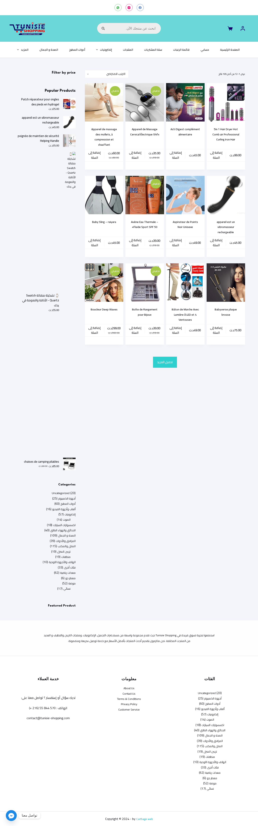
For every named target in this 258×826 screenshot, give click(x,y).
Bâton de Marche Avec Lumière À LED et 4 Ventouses (185, 314)
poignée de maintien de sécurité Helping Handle (38, 139)
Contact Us (129, 693)
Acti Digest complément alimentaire (185, 132)
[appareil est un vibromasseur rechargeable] (226, 195)
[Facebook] (140, 7)
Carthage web (144, 819)
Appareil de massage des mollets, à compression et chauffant (104, 137)
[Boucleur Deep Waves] (104, 282)
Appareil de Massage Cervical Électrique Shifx (144, 132)
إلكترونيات (106, 49)
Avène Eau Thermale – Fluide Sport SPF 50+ (144, 224)
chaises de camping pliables (41, 461)
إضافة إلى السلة (216, 155)
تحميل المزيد (165, 362)
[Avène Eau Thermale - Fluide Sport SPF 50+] (144, 195)
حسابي (205, 49)
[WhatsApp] (118, 7)
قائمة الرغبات (181, 49)
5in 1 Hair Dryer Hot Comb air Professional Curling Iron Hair (225, 134)
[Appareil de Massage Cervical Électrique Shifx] (144, 102)
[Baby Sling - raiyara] (104, 195)
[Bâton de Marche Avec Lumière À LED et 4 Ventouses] (185, 282)
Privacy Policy (129, 704)
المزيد (24, 49)
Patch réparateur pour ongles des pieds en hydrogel (40, 102)
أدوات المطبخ (77, 49)
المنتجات (128, 49)
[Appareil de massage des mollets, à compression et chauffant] (104, 102)
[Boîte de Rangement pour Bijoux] (144, 282)
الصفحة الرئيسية (230, 49)
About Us (129, 688)
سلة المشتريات (153, 49)
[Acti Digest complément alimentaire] (185, 102)
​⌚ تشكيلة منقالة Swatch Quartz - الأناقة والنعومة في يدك (40, 300)
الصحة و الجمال (49, 49)
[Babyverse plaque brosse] (226, 282)
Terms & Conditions (129, 698)
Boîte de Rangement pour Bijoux (144, 312)
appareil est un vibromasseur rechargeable (226, 227)
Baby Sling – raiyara (104, 222)
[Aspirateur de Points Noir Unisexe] (185, 195)
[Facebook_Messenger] (11, 815)
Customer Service (129, 709)
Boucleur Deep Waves (104, 309)
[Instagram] (129, 7)
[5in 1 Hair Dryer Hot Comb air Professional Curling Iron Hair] (226, 102)
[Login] (242, 28)
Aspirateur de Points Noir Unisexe (185, 224)
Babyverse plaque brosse (226, 312)
